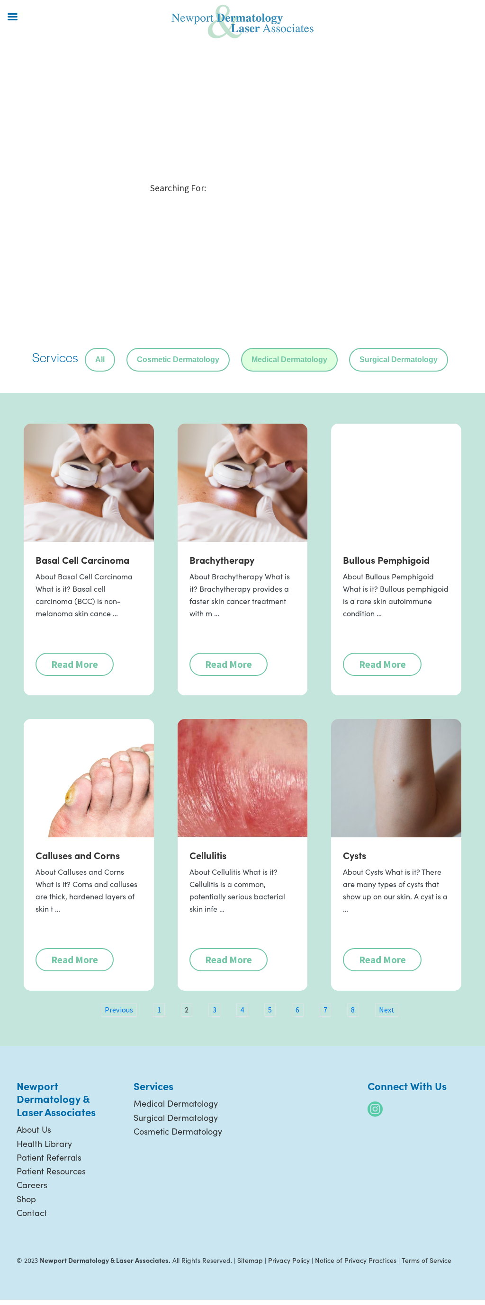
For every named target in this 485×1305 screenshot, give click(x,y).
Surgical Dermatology (398, 359)
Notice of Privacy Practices (355, 1260)
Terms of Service (426, 1260)
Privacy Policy (289, 1260)
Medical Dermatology (289, 359)
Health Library (44, 1143)
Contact (32, 1212)
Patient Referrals (49, 1157)
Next (387, 1009)
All (100, 359)
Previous (119, 1009)
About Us (34, 1129)
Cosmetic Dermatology (178, 359)
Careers (32, 1184)
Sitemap (250, 1260)
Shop (26, 1199)
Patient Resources (51, 1171)
